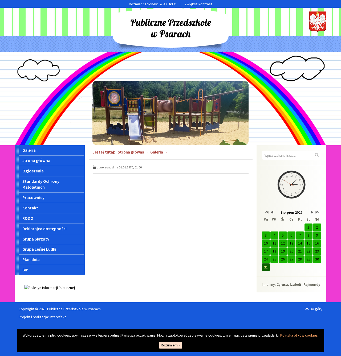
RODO (27, 218)
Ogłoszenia (33, 170)
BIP (25, 269)
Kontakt (30, 207)
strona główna (36, 160)
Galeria (29, 150)
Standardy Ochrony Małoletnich (40, 184)
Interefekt (58, 316)
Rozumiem (170, 345)
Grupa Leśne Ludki (39, 249)
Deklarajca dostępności (44, 228)
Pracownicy (33, 197)
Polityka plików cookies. (299, 335)
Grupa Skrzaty (35, 239)
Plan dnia (31, 259)
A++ (172, 3)
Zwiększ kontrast (198, 4)
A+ (165, 4)
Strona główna (131, 152)
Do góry (315, 309)
